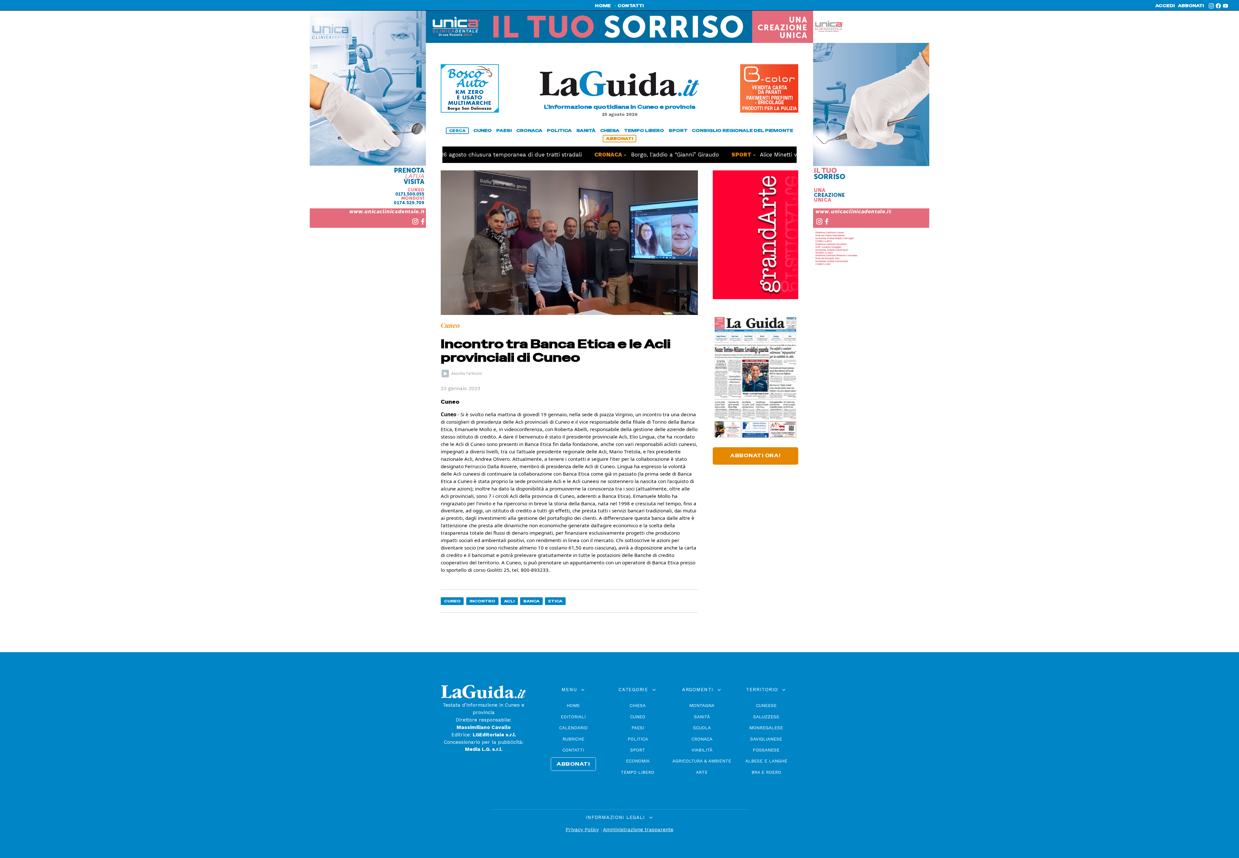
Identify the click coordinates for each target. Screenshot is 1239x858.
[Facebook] (1218, 5)
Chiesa (638, 705)
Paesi (637, 727)
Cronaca (701, 739)
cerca (457, 130)
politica (559, 130)
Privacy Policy (582, 830)
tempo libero (644, 130)
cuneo (482, 130)
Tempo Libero (637, 772)
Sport (637, 749)
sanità (586, 130)
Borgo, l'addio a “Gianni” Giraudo (637, 154)
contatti (631, 5)
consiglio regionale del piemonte (742, 130)
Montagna (701, 705)
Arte (702, 772)
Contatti (573, 749)
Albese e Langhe (766, 760)
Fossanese (766, 749)
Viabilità (701, 749)
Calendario (573, 727)
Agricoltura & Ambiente (701, 760)
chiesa (610, 130)
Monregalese (766, 727)
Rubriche (573, 739)
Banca (531, 601)
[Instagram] (1211, 5)
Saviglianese (766, 739)
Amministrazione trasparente (638, 830)
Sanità (702, 716)
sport (678, 130)
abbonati (1191, 5)
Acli (509, 601)
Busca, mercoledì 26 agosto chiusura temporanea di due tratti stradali (449, 154)
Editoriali (573, 716)
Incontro (482, 601)
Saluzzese (766, 716)
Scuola (702, 727)
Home (573, 705)
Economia (638, 760)
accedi (1165, 5)
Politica (638, 739)
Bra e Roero (766, 772)
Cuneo (452, 601)
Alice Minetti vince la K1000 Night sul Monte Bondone (797, 154)
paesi (504, 130)
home (603, 5)
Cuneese (766, 705)
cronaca (529, 130)
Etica (555, 601)
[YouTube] (1225, 5)
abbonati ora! (755, 455)
